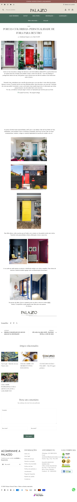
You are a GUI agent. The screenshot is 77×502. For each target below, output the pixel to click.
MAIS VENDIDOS (13, 16)
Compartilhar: (4, 323)
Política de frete (28, 466)
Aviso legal (27, 456)
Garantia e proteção (29, 461)
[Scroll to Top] (74, 494)
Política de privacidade (30, 464)
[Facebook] (4, 4)
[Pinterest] (1, 4)
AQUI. (49, 302)
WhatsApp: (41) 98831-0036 (49, 453)
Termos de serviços (29, 459)
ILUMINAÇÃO (63, 16)
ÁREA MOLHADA (32, 20)
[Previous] (4, 1)
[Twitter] (17, 323)
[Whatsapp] (13, 4)
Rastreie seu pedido (29, 476)
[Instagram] (7, 4)
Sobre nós (27, 454)
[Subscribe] (19, 464)
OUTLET (25, 16)
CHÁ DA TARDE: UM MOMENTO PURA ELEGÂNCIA (26, 366)
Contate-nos (27, 479)
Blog (29, 26)
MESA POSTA (36, 16)
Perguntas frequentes (29, 474)
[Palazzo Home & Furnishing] (38, 10)
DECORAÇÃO (49, 16)
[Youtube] (10, 4)
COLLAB (45, 20)
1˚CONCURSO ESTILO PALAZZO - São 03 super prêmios (47, 366)
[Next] (73, 1)
